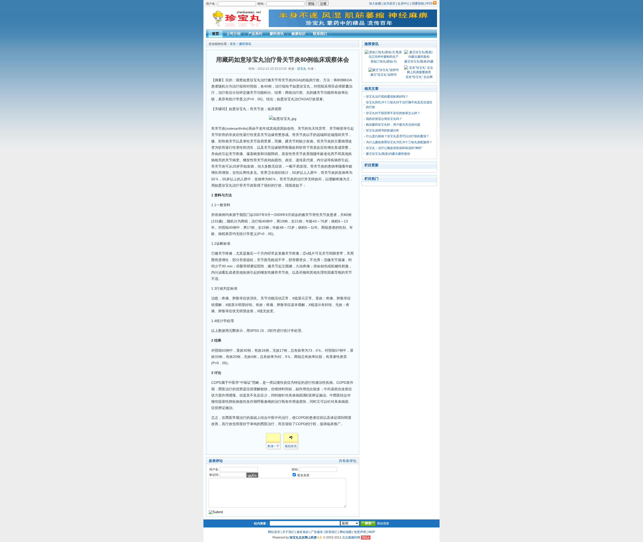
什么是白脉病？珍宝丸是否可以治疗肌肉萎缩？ (397, 136)
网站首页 (274, 532)
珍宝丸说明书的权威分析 (382, 130)
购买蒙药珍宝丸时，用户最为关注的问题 (393, 124)
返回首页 (291, 446)
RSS (429, 3)
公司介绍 (234, 34)
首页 (215, 34)
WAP (371, 532)
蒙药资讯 (277, 34)
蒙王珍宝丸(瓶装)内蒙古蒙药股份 (388, 154)
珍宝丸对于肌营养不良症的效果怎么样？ (393, 113)
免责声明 (360, 532)
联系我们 (320, 34)
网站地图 (346, 532)
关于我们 (288, 532)
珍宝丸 (301, 68)
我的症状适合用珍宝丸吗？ (384, 119)
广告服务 (317, 532)
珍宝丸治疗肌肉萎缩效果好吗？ (387, 96)
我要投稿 (418, 3)
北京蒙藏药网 (351, 537)
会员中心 (404, 3)
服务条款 (303, 532)
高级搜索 (383, 523)
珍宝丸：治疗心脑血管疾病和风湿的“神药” (394, 148)
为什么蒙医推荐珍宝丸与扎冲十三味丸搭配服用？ (399, 142)
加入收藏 (375, 3)
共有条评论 (347, 461)
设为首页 (389, 3)
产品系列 (255, 34)
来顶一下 (273, 446)
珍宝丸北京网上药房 (303, 537)
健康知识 (298, 34)
